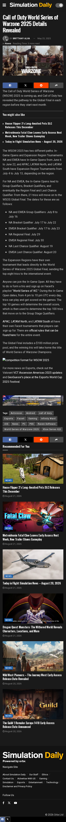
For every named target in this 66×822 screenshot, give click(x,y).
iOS (6, 424)
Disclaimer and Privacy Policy (17, 786)
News (8, 43)
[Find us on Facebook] (3, 803)
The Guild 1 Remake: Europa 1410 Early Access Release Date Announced (29, 725)
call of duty (45, 413)
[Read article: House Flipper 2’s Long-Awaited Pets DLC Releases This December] (33, 469)
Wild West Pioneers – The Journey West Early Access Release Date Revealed (32, 677)
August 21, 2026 (13, 496)
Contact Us (8, 778)
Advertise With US (26, 778)
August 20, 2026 (13, 683)
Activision (16, 413)
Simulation (8, 782)
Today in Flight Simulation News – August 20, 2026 (33, 141)
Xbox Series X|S (52, 429)
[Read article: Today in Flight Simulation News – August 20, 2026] (33, 564)
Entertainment (36, 782)
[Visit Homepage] (31, 5)
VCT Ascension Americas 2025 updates (37, 372)
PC (24, 424)
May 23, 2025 (44, 38)
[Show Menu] (4, 5)
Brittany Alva (21, 38)
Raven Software (47, 424)
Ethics (45, 774)
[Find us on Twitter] (9, 803)
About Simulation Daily (14, 774)
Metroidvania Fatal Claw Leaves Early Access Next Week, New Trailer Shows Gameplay (33, 134)
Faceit (20, 418)
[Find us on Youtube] (15, 803)
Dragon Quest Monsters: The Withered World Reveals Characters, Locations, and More (32, 629)
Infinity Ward (48, 418)
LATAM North (19, 321)
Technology (52, 782)
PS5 (32, 424)
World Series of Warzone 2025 (21, 429)
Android (30, 413)
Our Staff (33, 774)
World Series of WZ (25, 290)
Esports (8, 418)
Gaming (33, 418)
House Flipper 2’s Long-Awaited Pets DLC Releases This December (28, 125)
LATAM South (41, 321)
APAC (6, 321)
